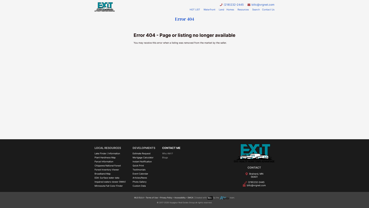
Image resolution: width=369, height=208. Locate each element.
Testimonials (139, 169)
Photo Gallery (139, 181)
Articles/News (140, 177)
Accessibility (180, 198)
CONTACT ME (171, 148)
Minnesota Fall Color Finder (109, 185)
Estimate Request (141, 153)
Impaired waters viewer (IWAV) (110, 181)
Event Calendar (140, 173)
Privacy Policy (166, 198)
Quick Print (138, 165)
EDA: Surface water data (107, 177)
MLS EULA (139, 198)
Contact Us (268, 9)
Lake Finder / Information (107, 153)
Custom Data (139, 185)
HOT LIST (195, 9)
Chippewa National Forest (108, 165)
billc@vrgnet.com (263, 4)
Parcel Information (104, 161)
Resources (243, 9)
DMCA (190, 198)
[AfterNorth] (224, 198)
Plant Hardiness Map (105, 157)
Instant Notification (142, 161)
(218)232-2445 (234, 4)
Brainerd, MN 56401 (256, 175)
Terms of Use (152, 198)
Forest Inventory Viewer (107, 169)
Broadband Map (103, 173)
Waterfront (209, 9)
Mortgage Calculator (143, 157)
